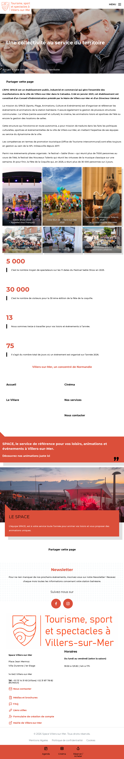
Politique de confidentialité (67, 740)
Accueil (6, 69)
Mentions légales (38, 740)
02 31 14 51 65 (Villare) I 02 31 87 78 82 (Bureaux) (31, 681)
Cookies (90, 740)
